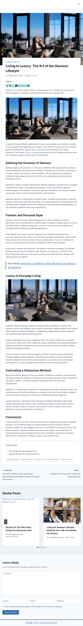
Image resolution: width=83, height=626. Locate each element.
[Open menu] (79, 4)
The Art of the (67, 459)
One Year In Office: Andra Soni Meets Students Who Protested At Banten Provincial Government (20, 475)
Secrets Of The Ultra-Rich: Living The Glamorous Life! (65, 474)
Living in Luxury (40, 459)
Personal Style (54, 459)
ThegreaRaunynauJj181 (15, 75)
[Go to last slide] (5, 521)
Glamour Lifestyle (13, 62)
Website (60, 601)
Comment (8, 573)
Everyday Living (12, 459)
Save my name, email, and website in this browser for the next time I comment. (34, 607)
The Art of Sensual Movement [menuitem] (36, 152)
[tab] (37, 547)
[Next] (77, 521)
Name (6, 601)
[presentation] (20, 510)
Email (33, 601)
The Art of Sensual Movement (45, 623)
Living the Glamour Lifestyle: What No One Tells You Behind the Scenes (61, 530)
